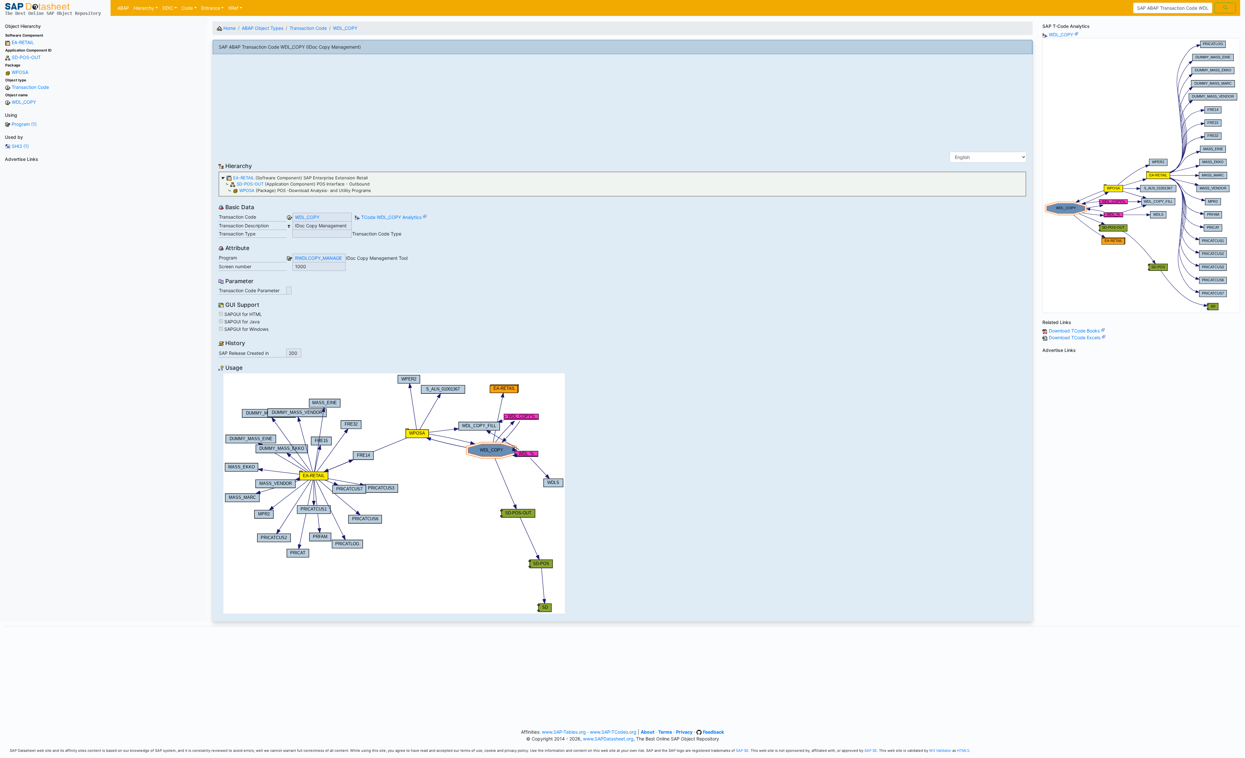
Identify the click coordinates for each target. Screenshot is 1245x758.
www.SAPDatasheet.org (608, 738)
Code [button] (187, 8)
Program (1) (24, 124)
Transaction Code (30, 87)
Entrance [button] (210, 8)
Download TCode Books (1075, 330)
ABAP (123, 8)
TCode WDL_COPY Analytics (391, 217)
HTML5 (963, 750)
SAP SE (742, 750)
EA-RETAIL (23, 42)
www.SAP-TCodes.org (613, 732)
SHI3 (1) (20, 146)
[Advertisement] (104, 209)
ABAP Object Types (262, 28)
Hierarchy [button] (144, 8)
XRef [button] (233, 8)
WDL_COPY (24, 102)
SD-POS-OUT (26, 57)
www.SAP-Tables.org (564, 732)
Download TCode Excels (1075, 337)
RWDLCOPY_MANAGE (318, 258)
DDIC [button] (167, 8)
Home (229, 28)
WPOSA (20, 72)
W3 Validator (940, 750)
